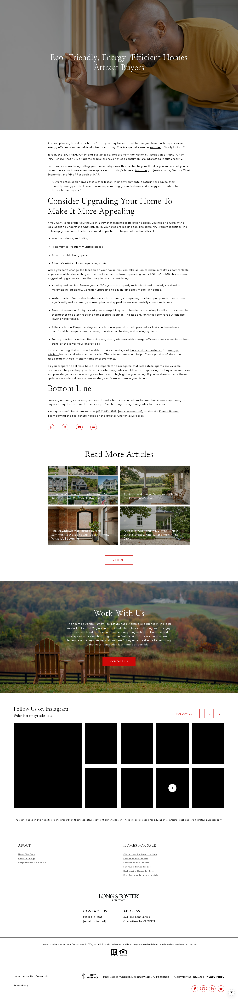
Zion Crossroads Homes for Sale (140, 875)
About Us (28, 976)
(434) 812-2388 (106, 411)
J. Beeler (117, 819)
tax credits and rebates (146, 350)
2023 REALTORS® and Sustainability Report (92, 154)
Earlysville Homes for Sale (137, 867)
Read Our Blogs (26, 858)
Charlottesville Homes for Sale (140, 854)
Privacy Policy (21, 985)
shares (175, 274)
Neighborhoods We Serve (32, 862)
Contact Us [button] (119, 661)
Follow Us (184, 713)
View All (119, 560)
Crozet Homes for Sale (135, 858)
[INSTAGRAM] (203, 988)
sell (77, 143)
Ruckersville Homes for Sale (138, 871)
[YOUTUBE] (221, 988)
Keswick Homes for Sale (136, 862)
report (163, 226)
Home (17, 976)
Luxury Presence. (157, 976)
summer (155, 147)
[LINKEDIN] (212, 988)
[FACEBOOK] (195, 988)
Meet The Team (26, 854)
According (142, 170)
